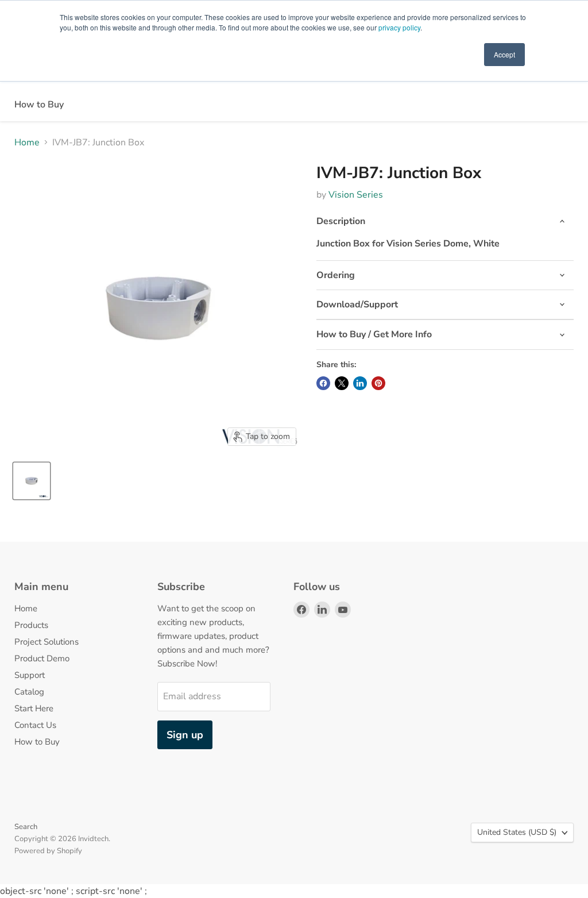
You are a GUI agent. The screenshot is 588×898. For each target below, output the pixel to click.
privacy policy (399, 27)
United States (516, 832)
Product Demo (41, 658)
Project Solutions (46, 642)
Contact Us (35, 725)
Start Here (33, 708)
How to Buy (39, 104)
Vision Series (355, 194)
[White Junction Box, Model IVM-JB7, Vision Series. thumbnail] (31, 481)
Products (31, 625)
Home (27, 142)
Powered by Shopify (48, 851)
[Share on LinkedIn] (360, 383)
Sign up (185, 735)
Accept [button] (504, 54)
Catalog (29, 691)
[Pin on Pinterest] (378, 383)
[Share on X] (342, 383)
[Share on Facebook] (323, 383)
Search (25, 827)
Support (29, 675)
